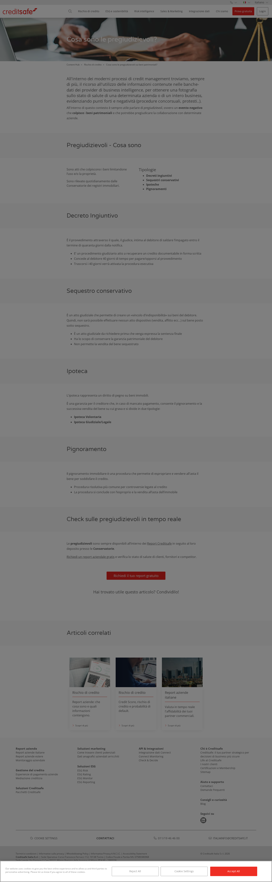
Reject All (135, 871)
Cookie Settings (184, 871)
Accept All (233, 871)
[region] (136, 871)
